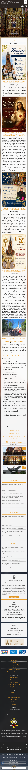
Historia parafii (14, 660)
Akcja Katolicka (14, 677)
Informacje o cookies (14, 764)
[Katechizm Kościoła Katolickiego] (13, 652)
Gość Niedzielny (14, 702)
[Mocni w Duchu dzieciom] (4, 652)
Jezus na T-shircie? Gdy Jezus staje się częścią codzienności (13, 528)
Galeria (14, 667)
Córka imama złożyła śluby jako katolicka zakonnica (12, 567)
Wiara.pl (14, 704)
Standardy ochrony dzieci (14, 672)
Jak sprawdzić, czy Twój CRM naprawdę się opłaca (11, 535)
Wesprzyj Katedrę (14, 665)
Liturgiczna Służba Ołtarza (14, 684)
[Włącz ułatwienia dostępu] (26, 6)
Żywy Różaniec (14, 687)
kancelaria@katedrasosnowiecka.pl (15, 714)
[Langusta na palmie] (22, 652)
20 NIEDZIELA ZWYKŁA (14, 433)
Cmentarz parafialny (14, 669)
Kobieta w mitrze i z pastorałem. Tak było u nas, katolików (13, 520)
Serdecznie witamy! (14, 27)
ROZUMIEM (13, 767)
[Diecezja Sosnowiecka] (14, 642)
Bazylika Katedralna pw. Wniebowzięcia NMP (10, 2)
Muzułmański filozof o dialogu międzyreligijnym (11, 560)
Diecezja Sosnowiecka (14, 697)
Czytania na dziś (14, 692)
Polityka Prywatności (14, 762)
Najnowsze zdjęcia (14, 443)
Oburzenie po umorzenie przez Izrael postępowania (12, 493)
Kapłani (14, 662)
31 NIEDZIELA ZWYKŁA (14, 356)
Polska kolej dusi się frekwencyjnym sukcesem (11, 500)
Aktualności (14, 42)
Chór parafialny (14, 682)
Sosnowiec (14, 699)
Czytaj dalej (13, 597)
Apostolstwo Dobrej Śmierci (14, 680)
